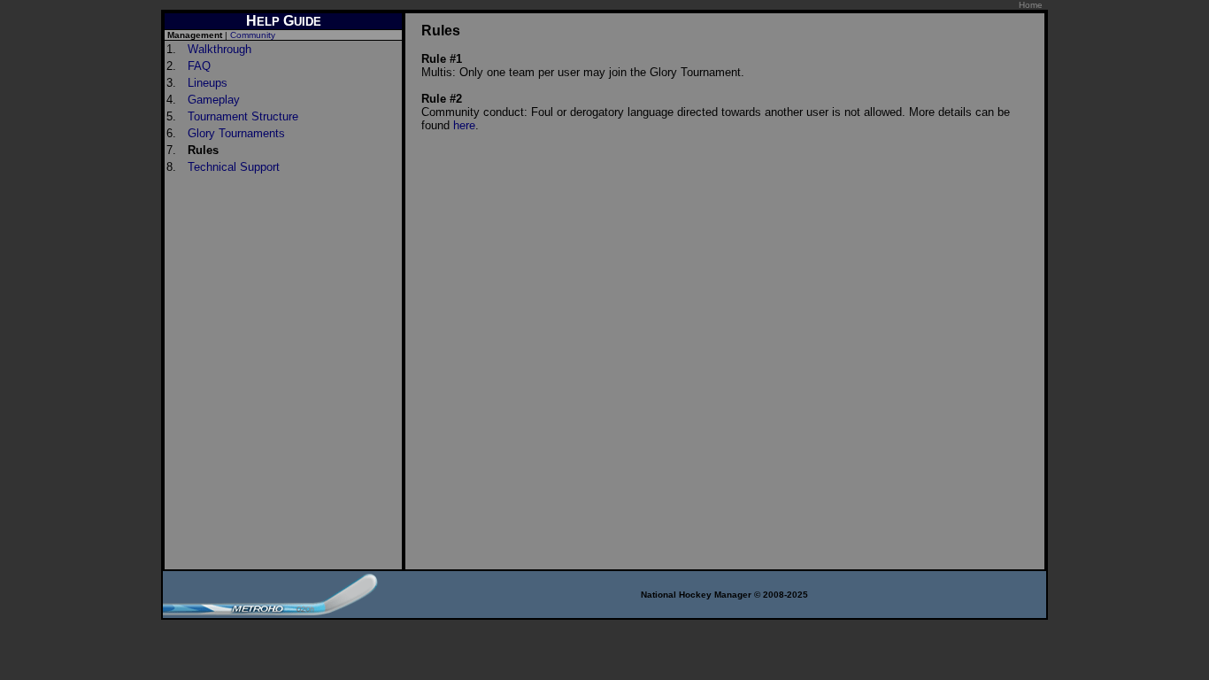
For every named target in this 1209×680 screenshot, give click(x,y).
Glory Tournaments (236, 133)
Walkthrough (219, 49)
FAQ (199, 66)
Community (252, 35)
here (464, 125)
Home (1031, 5)
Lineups (207, 82)
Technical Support (234, 167)
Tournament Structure (243, 116)
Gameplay (214, 99)
